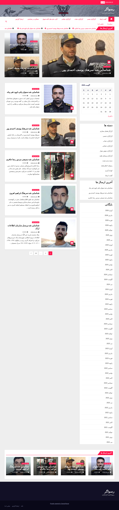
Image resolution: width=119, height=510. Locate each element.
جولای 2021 (108, 432)
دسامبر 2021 (108, 417)
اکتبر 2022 (109, 378)
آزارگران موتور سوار (106, 151)
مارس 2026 (108, 215)
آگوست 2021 (108, 427)
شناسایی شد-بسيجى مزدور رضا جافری (86, 70)
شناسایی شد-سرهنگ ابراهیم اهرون (24, 193)
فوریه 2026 (108, 220)
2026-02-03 (105, 73)
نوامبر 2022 (108, 373)
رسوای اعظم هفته (106, 165)
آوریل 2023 (108, 348)
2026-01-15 (34, 232)
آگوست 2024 (108, 279)
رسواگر (109, 9)
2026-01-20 (34, 196)
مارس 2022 (108, 407)
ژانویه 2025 (108, 260)
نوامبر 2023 (108, 314)
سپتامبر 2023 (108, 324)
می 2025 (109, 240)
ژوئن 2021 (109, 437)
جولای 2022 (108, 393)
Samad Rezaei (65, 503)
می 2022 (109, 402)
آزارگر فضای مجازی (106, 131)
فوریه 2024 (108, 299)
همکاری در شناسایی (32, 19)
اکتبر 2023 (109, 319)
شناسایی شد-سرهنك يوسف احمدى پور (100, 193)
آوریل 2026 (108, 210)
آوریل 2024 (108, 289)
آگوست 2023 (108, 329)
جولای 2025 (108, 230)
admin (96, 73)
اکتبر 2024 (109, 269)
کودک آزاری (108, 170)
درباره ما (110, 24)
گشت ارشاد (103, 19)
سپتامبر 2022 (108, 383)
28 (36, 253)
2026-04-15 (32, 49)
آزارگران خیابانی (66, 19)
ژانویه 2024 (108, 304)
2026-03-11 (32, 73)
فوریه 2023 (108, 358)
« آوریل (110, 116)
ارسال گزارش (19, 19)
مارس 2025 (108, 250)
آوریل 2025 (108, 245)
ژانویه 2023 (108, 363)
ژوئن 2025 (109, 235)
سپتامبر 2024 (108, 274)
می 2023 (109, 343)
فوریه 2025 (108, 255)
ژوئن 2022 (109, 398)
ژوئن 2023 (109, 338)
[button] (6, 21)
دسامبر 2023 (108, 309)
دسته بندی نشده (107, 66)
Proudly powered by (55, 503)
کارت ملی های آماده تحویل (50, 19)
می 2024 (109, 284)
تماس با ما (100, 24)
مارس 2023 (108, 353)
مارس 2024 (108, 294)
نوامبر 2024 (108, 264)
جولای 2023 (108, 333)
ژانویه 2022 (108, 412)
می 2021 (109, 442)
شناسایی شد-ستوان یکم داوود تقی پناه (100, 188)
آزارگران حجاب (79, 19)
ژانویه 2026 (108, 225)
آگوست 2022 (108, 388)
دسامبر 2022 (108, 368)
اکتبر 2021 (109, 422)
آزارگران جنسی (91, 19)
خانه (22, 506)
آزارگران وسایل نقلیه (106, 156)
